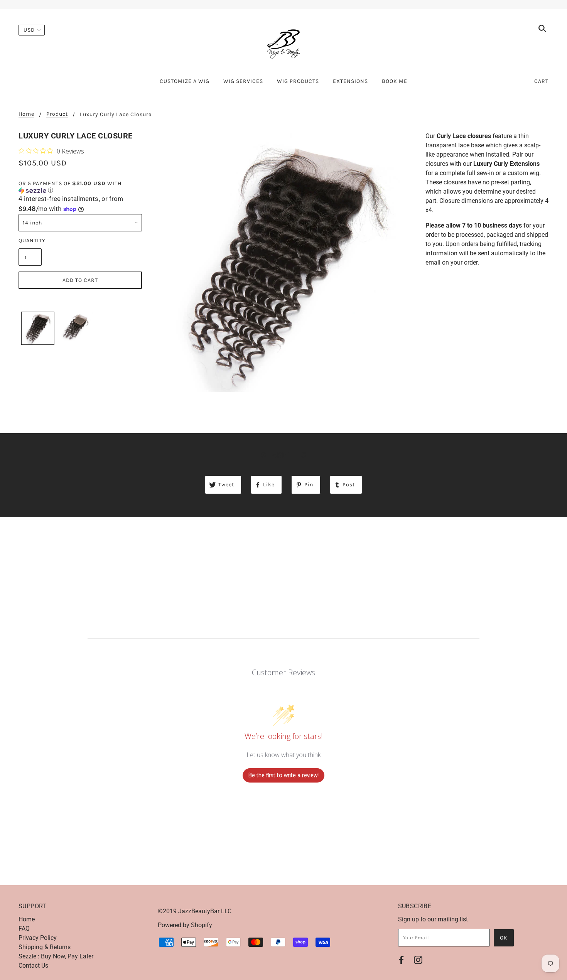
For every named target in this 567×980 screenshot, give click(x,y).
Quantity (30, 240)
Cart (541, 81)
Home (26, 114)
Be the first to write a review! (283, 775)
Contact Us (33, 965)
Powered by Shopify (185, 925)
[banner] (283, 43)
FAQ (24, 928)
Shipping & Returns (45, 947)
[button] (80, 187)
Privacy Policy (38, 937)
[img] (542, 30)
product (57, 114)
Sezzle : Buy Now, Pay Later (56, 956)
